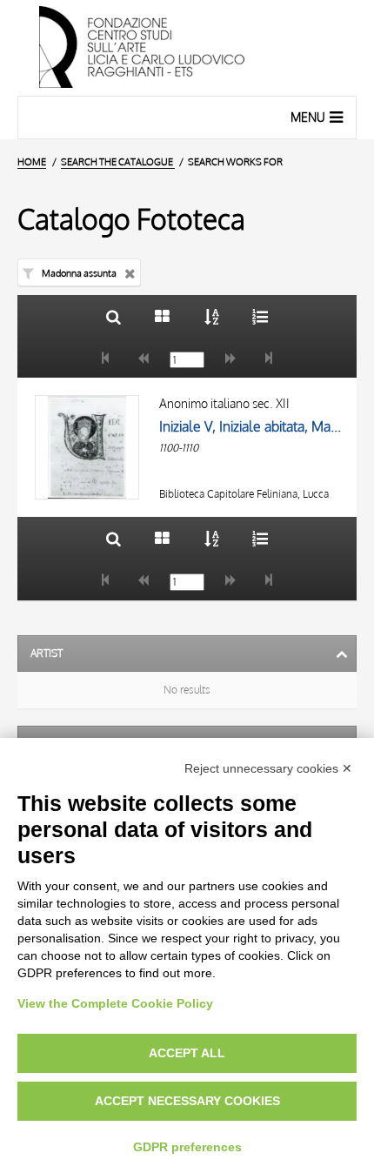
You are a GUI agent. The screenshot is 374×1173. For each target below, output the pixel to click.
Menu (308, 117)
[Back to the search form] (113, 316)
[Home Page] (187, 48)
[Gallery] (162, 316)
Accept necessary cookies (187, 1101)
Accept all (187, 1053)
